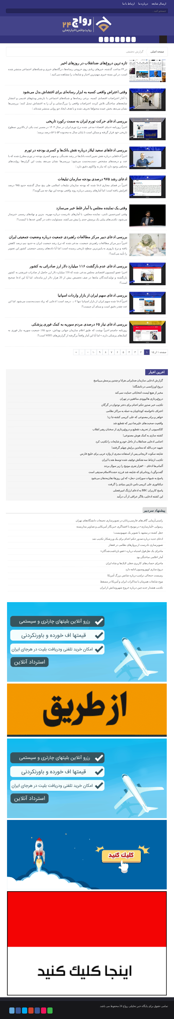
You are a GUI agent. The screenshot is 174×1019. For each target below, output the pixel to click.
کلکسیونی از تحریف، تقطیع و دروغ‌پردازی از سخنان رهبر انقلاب (127, 429)
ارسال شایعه (159, 3)
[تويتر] (112, 39)
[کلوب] (133, 39)
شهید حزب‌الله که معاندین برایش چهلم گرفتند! (137, 447)
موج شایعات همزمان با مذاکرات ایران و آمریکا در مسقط (131, 581)
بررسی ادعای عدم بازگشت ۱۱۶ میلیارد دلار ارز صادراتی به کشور (78, 266)
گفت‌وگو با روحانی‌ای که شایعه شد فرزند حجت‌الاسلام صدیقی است (126, 472)
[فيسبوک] (106, 39)
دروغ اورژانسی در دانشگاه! (148, 386)
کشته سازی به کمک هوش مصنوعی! (143, 435)
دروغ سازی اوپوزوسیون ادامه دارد (144, 569)
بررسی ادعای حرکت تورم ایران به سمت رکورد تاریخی (86, 121)
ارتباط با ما (128, 3)
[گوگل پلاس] (117, 39)
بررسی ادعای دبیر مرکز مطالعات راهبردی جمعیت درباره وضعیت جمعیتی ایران (68, 237)
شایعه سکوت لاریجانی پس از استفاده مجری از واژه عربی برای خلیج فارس (121, 453)
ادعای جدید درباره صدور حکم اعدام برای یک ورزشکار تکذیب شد (127, 538)
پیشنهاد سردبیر (154, 510)
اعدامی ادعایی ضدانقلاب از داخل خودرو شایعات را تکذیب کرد (129, 441)
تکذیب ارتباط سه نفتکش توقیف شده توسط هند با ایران (132, 459)
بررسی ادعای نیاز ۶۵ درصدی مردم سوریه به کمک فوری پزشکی (79, 324)
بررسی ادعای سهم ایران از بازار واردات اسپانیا (92, 295)
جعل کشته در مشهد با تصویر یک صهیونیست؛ (138, 532)
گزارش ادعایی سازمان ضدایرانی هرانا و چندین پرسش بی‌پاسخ (128, 380)
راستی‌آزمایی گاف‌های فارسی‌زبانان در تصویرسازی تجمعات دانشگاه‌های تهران (119, 520)
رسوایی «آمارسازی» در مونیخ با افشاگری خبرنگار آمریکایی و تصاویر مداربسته (119, 526)
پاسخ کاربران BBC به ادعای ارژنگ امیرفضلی (138, 490)
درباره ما (143, 3)
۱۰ (93, 352)
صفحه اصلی (157, 51)
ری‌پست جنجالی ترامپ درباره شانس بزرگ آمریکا (135, 575)
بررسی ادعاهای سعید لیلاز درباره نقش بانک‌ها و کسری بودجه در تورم (76, 150)
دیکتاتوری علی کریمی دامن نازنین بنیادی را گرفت (135, 484)
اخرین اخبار (156, 372)
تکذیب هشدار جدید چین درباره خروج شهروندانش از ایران (131, 587)
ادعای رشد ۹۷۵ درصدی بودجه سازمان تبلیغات (92, 179)
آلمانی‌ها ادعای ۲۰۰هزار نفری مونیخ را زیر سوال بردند (133, 466)
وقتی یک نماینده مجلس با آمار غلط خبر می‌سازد (91, 208)
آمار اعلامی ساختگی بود (150, 557)
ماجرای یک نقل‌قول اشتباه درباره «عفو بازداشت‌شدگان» (131, 551)
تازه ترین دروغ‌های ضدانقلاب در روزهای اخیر (94, 63)
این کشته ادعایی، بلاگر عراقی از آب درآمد (140, 496)
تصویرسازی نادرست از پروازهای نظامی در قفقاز (136, 544)
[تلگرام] (101, 39)
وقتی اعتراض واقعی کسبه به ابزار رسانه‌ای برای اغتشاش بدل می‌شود (75, 92)
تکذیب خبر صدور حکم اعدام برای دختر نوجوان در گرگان (132, 404)
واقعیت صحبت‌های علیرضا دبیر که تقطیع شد (138, 423)
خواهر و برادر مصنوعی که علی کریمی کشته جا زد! (135, 417)
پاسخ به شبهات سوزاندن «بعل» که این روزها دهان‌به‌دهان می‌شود (127, 478)
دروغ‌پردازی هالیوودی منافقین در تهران (141, 398)
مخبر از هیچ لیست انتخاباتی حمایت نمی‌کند (139, 392)
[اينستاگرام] (123, 39)
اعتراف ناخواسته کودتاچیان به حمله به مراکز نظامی (134, 411)
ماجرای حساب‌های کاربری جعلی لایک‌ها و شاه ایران (134, 563)
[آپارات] (128, 39)
